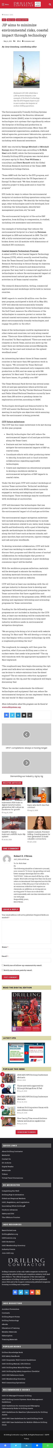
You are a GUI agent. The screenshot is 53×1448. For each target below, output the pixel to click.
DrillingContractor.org (14, 1435)
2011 (11, 15)
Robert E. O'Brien (23, 856)
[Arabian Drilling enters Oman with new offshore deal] (8, 1110)
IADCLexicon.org (9, 1238)
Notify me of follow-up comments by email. (23, 965)
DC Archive (6, 1163)
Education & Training (10, 1328)
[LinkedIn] (18, 715)
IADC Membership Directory (13, 1245)
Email (5, 956)
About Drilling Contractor (12, 1151)
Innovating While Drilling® (13, 1206)
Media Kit (6, 1155)
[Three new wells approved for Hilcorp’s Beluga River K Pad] (8, 1089)
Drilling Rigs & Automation (13, 1195)
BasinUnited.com (9, 1230)
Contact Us (6, 1159)
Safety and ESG (22, 20)
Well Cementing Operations (13, 1383)
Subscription (7, 1336)
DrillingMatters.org (10, 1234)
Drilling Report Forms (11, 1317)
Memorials (6, 1170)
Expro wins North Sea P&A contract (38, 806)
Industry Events (8, 1249)
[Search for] (50, 5)
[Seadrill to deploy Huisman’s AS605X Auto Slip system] (14, 822)
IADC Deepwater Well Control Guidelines (19, 1360)
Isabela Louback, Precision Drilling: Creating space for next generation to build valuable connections (38, 835)
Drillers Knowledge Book (12, 1352)
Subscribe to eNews (27, 1132)
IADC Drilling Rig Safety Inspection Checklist (20, 1371)
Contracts (6, 1313)
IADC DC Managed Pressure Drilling (16, 1395)
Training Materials (9, 1339)
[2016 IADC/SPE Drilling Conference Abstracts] (8, 1100)
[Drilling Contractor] (26, 4)
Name (5, 947)
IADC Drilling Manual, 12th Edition (16, 1364)
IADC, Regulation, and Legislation (15, 1202)
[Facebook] (6, 715)
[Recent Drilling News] (26, 1031)
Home (6, 15)
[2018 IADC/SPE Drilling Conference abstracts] (8, 1078)
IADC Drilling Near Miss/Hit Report (16, 1367)
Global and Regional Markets (14, 1198)
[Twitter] (12, 715)
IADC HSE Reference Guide (13, 1375)
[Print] (29, 715)
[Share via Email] (23, 715)
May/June (11, 20)
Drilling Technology (10, 1320)
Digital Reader (8, 1166)
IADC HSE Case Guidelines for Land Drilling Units (22, 1418)
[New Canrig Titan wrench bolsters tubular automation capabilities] (8, 1121)
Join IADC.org (7, 1253)
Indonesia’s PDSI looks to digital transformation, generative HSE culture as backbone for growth (13, 806)
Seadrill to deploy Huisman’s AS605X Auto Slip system (13, 834)
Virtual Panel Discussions (12, 1178)
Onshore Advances (10, 1210)
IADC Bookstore (8, 1242)
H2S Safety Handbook (11, 1356)
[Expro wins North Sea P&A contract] (39, 795)
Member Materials (9, 1332)
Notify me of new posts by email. (18, 970)
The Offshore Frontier (11, 1217)
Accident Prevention (10, 1309)
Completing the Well (10, 1191)
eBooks (5, 1324)
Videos (5, 1174)
